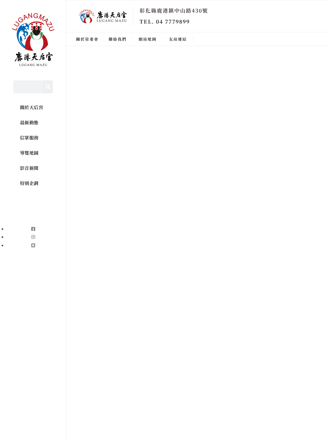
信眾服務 (29, 137)
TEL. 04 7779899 (165, 21)
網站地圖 (148, 39)
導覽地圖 (29, 152)
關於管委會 (87, 39)
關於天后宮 (32, 107)
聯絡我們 (118, 39)
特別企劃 (29, 183)
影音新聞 (29, 168)
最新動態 (29, 122)
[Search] (48, 86)
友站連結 (178, 39)
